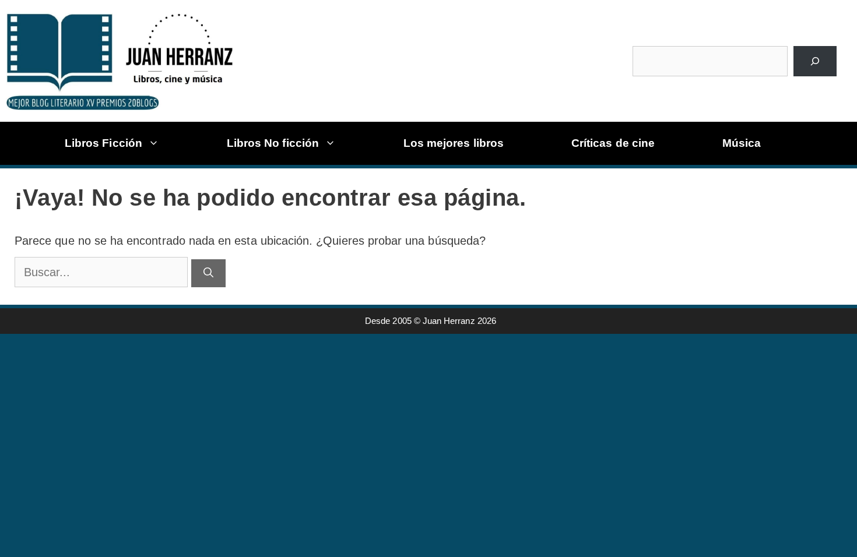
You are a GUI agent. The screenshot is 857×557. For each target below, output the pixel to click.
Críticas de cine (613, 143)
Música (741, 143)
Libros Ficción (103, 143)
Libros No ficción (273, 143)
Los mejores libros (453, 143)
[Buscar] (814, 61)
